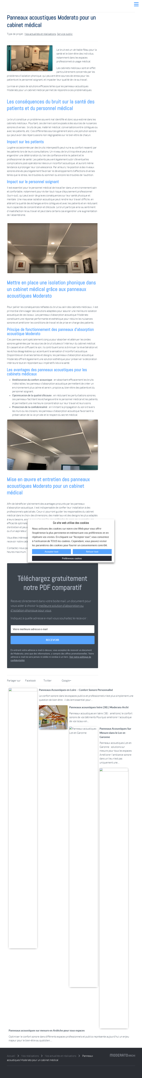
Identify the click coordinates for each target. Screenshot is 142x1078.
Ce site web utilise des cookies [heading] (71, 522)
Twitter (47, 680)
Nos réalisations (30, 1056)
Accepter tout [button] (51, 551)
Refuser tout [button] (92, 551)
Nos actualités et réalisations (40, 34)
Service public (65, 34)
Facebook (30, 680)
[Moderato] (71, 9)
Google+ (66, 680)
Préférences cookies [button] (72, 558)
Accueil (11, 1056)
